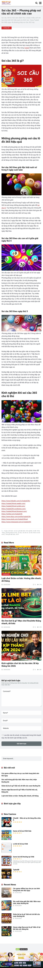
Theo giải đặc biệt (10, 534)
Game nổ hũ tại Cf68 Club (22, 831)
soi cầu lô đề (32, 532)
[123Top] (6, 2)
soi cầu (20, 532)
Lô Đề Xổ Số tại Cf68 (20, 844)
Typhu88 (16, 870)
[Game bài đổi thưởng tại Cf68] (7, 865)
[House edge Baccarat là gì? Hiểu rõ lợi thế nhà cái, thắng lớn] (7, 936)
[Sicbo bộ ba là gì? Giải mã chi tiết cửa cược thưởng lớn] (7, 923)
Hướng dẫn (7, 28)
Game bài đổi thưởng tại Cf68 (23, 857)
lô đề (34, 531)
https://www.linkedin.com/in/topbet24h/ (16, 501)
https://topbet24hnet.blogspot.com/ (14, 511)
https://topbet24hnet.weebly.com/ (14, 503)
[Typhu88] (7, 878)
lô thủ (38, 531)
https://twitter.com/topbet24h (12, 514)
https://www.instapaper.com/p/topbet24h (16, 522)
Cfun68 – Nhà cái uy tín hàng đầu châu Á (27, 819)
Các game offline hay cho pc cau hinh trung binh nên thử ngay (20, 774)
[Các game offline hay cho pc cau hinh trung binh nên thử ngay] (7, 897)
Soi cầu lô (25, 532)
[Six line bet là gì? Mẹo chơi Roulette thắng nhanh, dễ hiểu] (22, 603)
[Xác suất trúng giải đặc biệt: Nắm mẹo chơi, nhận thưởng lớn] (7, 910)
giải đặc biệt (21, 531)
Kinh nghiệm (29, 531)
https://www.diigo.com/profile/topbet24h (16, 517)
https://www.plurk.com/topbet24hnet (15, 519)
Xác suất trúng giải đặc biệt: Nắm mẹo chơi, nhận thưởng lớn (19, 781)
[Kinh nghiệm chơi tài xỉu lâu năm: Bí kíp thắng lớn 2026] (22, 646)
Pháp (3, 532)
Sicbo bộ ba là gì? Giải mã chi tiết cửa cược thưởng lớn (21, 786)
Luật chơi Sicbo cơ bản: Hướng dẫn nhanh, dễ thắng (20, 796)
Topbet (26, 48)
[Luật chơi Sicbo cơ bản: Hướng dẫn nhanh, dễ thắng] (22, 560)
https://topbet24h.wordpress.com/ (14, 509)
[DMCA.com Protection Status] (22, 950)
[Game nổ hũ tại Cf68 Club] (7, 839)
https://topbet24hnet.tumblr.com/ (13, 506)
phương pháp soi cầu (11, 532)
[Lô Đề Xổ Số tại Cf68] (7, 852)
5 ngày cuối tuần (8, 531)
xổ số (17, 534)
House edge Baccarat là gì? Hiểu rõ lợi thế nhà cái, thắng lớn (20, 791)
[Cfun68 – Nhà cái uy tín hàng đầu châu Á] (7, 827)
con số (15, 531)
